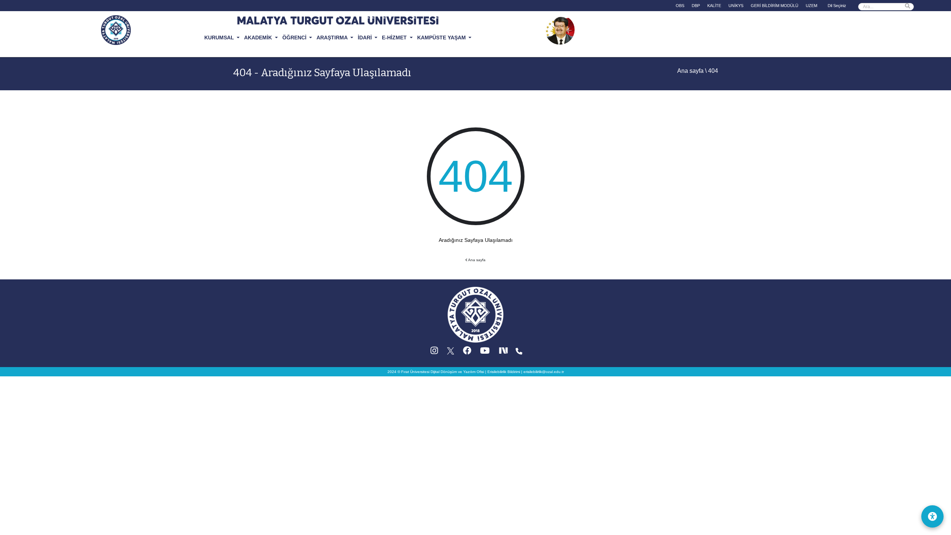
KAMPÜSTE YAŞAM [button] (442, 37)
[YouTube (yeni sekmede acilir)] (484, 352)
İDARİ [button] (365, 37)
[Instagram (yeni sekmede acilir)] (434, 352)
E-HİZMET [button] (395, 37)
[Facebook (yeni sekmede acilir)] (467, 352)
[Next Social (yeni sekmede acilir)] (504, 352)
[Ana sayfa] (475, 314)
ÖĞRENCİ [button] (295, 37)
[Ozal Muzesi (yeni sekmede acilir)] (560, 29)
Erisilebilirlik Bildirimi (503, 372)
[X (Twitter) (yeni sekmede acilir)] (451, 352)
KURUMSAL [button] (220, 37)
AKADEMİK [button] (258, 37)
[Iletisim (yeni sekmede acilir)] (519, 352)
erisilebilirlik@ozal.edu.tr (543, 372)
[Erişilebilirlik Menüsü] (932, 516)
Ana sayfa (690, 71)
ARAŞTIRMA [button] (333, 37)
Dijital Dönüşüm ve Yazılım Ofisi (457, 372)
